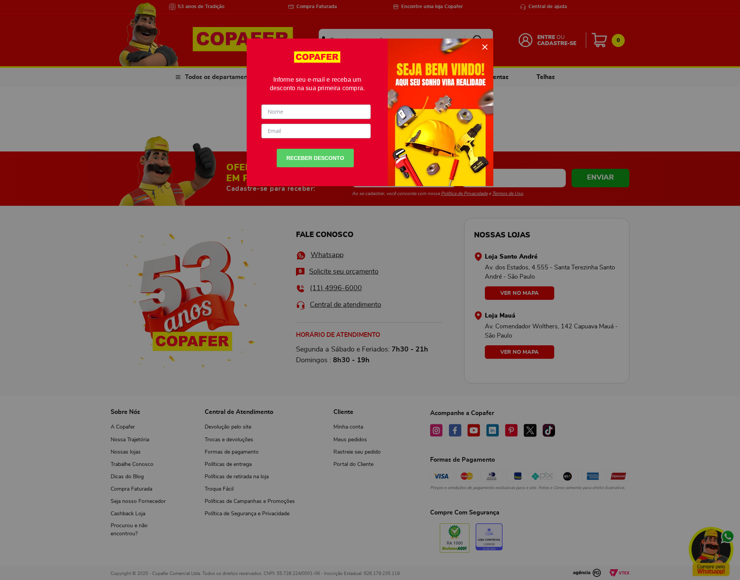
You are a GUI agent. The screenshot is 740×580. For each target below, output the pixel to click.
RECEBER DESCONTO (315, 158)
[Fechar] (485, 47)
